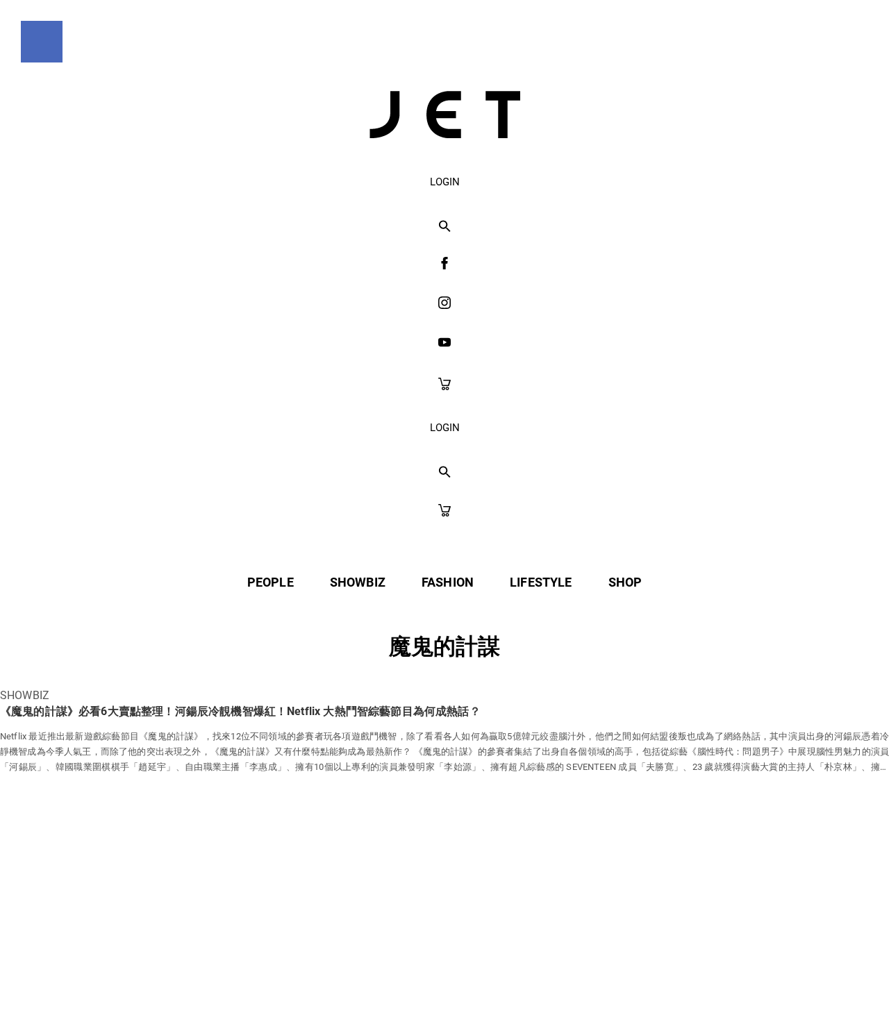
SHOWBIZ (357, 582)
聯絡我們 (577, 974)
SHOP (625, 582)
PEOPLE (270, 582)
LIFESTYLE (541, 582)
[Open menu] (42, 41)
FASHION (448, 582)
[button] (444, 227)
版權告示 (496, 974)
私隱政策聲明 (323, 974)
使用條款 (415, 974)
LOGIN (445, 182)
